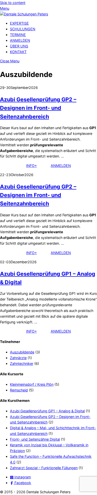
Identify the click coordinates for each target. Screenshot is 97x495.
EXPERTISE (19, 23)
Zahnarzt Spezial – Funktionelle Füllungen (44, 468)
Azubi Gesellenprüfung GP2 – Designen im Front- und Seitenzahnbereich (38, 108)
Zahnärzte (18, 358)
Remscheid (19, 390)
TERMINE (18, 35)
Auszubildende (22, 352)
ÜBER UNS (19, 46)
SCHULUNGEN (22, 29)
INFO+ (31, 165)
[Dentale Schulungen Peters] (24, 14)
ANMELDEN (20, 40)
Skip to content (12, 2)
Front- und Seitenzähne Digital (35, 439)
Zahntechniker (21, 363)
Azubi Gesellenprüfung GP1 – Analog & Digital (47, 411)
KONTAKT (18, 52)
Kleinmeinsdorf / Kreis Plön (31, 384)
